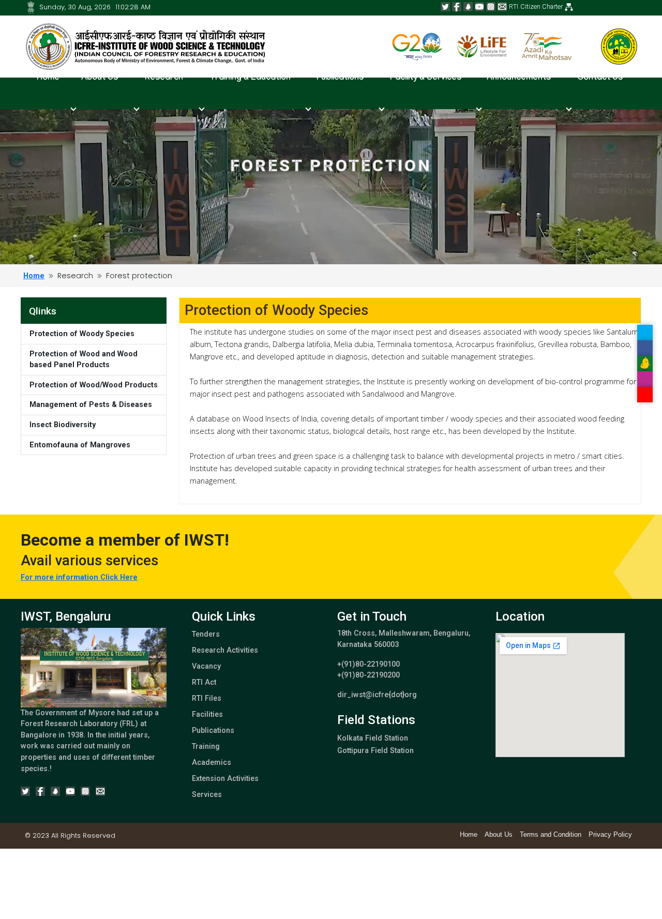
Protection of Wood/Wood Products (93, 385)
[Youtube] (479, 6)
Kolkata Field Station (372, 738)
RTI (513, 6)
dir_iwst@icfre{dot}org (377, 694)
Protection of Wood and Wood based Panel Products (83, 360)
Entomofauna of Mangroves (79, 445)
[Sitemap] (31, 7)
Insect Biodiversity (62, 424)
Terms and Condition (550, 834)
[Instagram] (490, 6)
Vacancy (206, 666)
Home (48, 78)
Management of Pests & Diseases (90, 404)
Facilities (207, 714)
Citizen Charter (541, 6)
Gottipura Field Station (375, 750)
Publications (213, 730)
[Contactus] (502, 6)
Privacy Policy (610, 834)
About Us (499, 834)
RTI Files (206, 698)
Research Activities (225, 650)
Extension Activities (225, 778)
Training (206, 746)
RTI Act (204, 682)
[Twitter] (445, 6)
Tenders (206, 634)
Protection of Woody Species (81, 333)
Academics (211, 762)
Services (207, 794)
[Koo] (468, 6)
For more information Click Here (79, 577)
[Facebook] (456, 6)
